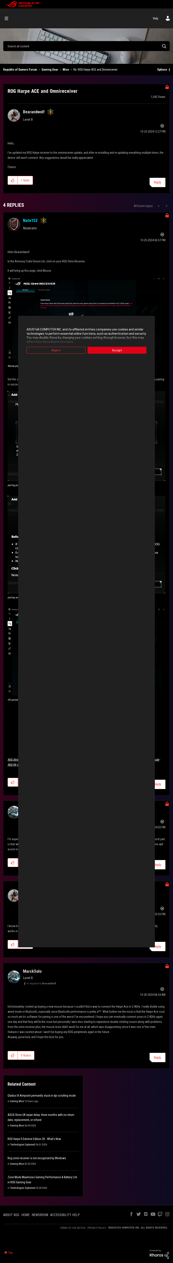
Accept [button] (117, 350)
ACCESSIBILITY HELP (65, 1215)
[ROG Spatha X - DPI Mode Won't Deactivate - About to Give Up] (159, 206)
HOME (25, 1215)
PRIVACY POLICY (97, 1227)
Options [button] (162, 69)
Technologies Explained (22, 1144)
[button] (13, 180)
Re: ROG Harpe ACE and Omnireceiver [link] (95, 69)
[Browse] (8, 18)
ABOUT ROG (11, 1215)
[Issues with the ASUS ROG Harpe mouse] (166, 206)
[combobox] (86, 46)
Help (155, 18)
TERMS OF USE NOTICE (72, 1227)
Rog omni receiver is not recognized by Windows (37, 1158)
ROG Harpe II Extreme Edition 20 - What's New (34, 1139)
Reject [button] (56, 350)
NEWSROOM (40, 1215)
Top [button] (10, 1252)
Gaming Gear (50, 69)
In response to (41, 983)
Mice (66, 69)
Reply (157, 182)
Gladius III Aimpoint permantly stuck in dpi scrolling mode (42, 1095)
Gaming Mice (17, 1101)
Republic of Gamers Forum (20, 69)
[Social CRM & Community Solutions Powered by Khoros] (159, 1254)
